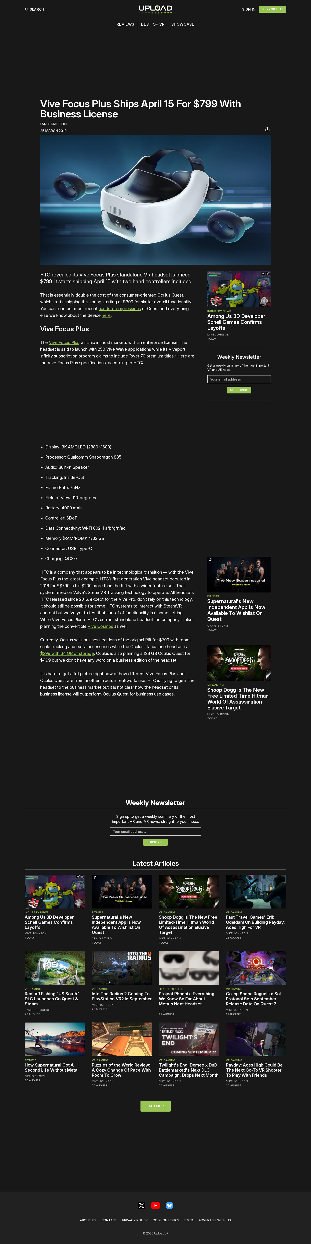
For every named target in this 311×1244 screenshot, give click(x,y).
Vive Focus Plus (64, 342)
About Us (88, 1220)
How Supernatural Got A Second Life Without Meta (51, 1068)
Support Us (272, 9)
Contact (109, 1220)
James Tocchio (37, 1010)
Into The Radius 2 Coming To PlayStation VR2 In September (122, 996)
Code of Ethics (166, 1220)
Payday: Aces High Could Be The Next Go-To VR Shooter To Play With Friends (254, 1070)
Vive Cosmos (100, 626)
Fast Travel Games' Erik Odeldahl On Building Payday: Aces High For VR (255, 922)
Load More (156, 1106)
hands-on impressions (120, 308)
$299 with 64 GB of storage (67, 653)
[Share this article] (267, 129)
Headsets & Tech (172, 989)
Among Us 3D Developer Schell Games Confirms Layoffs (236, 322)
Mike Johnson (218, 334)
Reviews (125, 24)
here (106, 315)
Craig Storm (217, 625)
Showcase (182, 24)
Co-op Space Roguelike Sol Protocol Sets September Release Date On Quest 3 (253, 998)
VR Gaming (215, 684)
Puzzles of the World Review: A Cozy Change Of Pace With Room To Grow (121, 1070)
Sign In (249, 9)
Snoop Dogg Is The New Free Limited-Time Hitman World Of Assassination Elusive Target (237, 699)
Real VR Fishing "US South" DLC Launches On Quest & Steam (52, 998)
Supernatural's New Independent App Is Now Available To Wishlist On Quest (236, 610)
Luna (163, 1010)
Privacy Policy (135, 1220)
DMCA (189, 1220)
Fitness (213, 596)
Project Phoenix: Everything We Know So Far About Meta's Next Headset (186, 998)
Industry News (219, 311)
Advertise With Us (215, 1220)
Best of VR (153, 24)
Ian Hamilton (53, 124)
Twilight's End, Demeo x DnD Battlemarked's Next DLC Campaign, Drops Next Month (189, 1070)
